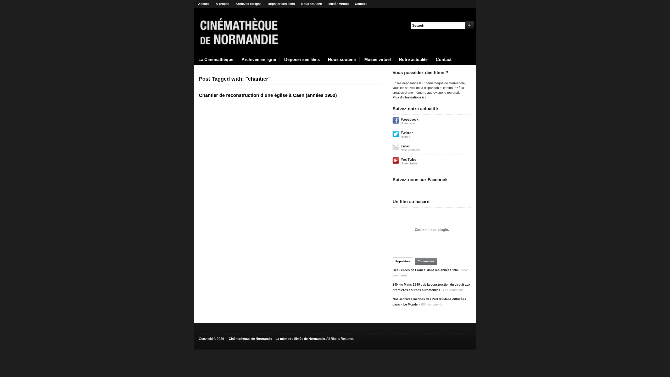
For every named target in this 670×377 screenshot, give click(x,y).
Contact (361, 4)
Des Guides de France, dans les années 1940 (426, 270)
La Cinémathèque (215, 59)
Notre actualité (413, 59)
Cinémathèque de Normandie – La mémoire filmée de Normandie (277, 339)
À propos (222, 4)
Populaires (402, 261)
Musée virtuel (338, 4)
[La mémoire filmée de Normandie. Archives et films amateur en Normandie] (239, 31)
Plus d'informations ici (409, 97)
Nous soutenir (311, 4)
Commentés (426, 261)
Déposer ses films (281, 4)
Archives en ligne (248, 4)
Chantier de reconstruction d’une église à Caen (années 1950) (268, 95)
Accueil (203, 4)
